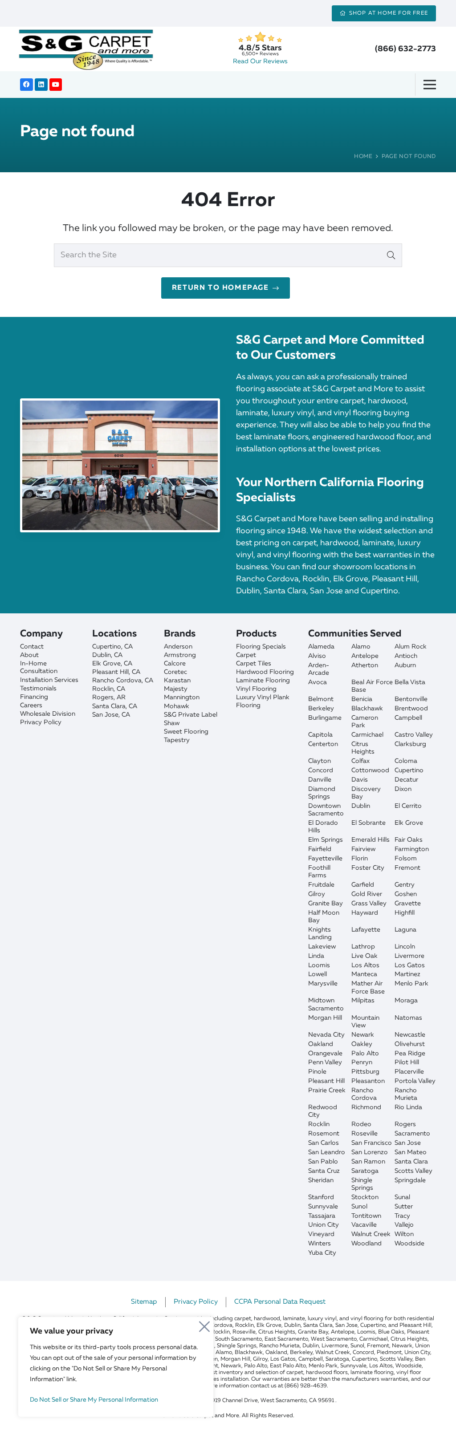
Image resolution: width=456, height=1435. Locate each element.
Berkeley (321, 708)
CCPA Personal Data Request (280, 1301)
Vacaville (364, 1225)
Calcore (175, 664)
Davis (359, 780)
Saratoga (365, 1171)
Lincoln (405, 947)
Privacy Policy (40, 722)
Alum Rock (411, 647)
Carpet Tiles (253, 664)
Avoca (317, 682)
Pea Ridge (410, 1053)
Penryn (361, 1062)
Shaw (171, 723)
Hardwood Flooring (265, 672)
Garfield (362, 885)
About (29, 655)
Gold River (366, 894)
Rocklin (319, 1124)
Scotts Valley (413, 1171)
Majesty (175, 689)
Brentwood (411, 708)
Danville (319, 780)
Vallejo (404, 1225)
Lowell (317, 974)
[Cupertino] (124, 647)
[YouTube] (55, 84)
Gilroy (316, 894)
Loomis (319, 965)
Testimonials (38, 688)
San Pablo (323, 1162)
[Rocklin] (124, 689)
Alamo (360, 647)
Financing (34, 697)
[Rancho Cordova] (124, 681)
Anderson (178, 647)
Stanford (321, 1197)
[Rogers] (124, 697)
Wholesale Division (47, 714)
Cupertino (409, 770)
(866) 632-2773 (405, 49)
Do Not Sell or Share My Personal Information (94, 1400)
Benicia (361, 699)
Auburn (405, 665)
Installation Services (49, 680)
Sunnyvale (323, 1207)
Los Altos (365, 965)
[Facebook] (26, 84)
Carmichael (367, 735)
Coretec (175, 672)
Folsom (406, 858)
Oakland (320, 1044)
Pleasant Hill (326, 1081)
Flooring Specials (261, 647)
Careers (31, 705)
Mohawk (176, 706)
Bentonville (411, 699)
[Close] (204, 1324)
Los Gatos (410, 965)
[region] (116, 1367)
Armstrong (180, 655)
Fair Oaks (409, 840)
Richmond (366, 1107)
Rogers (405, 1124)
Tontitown (366, 1216)
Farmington (412, 849)
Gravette (408, 903)
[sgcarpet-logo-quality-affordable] (86, 49)
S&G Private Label (190, 715)
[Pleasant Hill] (124, 672)
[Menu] (432, 84)
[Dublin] (124, 655)
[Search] (391, 255)
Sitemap (144, 1301)
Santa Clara (411, 1162)
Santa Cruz (324, 1171)
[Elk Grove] (124, 664)
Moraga (406, 1000)
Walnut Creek (371, 1234)
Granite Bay (325, 903)
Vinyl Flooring (256, 689)
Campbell (408, 718)
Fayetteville (325, 858)
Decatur (406, 780)
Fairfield (319, 849)
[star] (259, 37)
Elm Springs (325, 840)
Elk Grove (409, 823)
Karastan (177, 680)
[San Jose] (124, 715)
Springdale (410, 1180)
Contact (32, 647)
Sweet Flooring (186, 732)
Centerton (323, 744)
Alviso (317, 656)
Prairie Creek (327, 1090)
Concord (320, 770)
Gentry (405, 885)
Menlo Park (411, 984)
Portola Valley (415, 1081)
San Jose (408, 1143)
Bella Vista (410, 682)
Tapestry (177, 740)
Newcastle (410, 1035)
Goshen (406, 894)
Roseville (364, 1134)
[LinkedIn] (41, 84)
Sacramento (412, 1134)
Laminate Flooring (263, 680)
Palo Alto (365, 1053)
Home (363, 156)
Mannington (182, 697)
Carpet (246, 655)
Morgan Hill (325, 1018)
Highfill (405, 913)
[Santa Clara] (124, 706)
